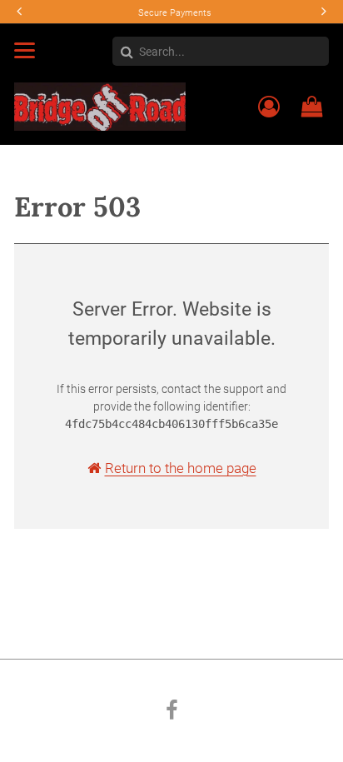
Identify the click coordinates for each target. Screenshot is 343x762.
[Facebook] (172, 712)
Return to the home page (180, 468)
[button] (322, 11)
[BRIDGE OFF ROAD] (100, 105)
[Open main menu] (24, 50)
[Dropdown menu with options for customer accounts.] (269, 106)
